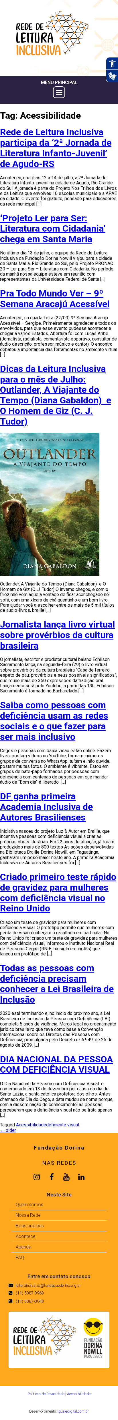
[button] (59, 92)
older (8, 1130)
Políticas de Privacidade (46, 1394)
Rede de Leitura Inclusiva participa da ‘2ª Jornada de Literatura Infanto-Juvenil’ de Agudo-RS (55, 148)
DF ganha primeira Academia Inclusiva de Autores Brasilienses (46, 807)
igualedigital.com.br (73, 1411)
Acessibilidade (31, 1125)
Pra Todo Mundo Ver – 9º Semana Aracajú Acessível (54, 298)
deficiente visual (62, 1125)
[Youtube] (66, 1177)
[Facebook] (51, 1177)
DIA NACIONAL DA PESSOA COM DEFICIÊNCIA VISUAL (56, 1064)
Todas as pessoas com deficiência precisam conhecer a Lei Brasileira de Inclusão (57, 984)
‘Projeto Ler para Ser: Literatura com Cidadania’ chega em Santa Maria (52, 229)
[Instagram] (36, 1177)
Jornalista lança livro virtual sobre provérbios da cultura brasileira (57, 635)
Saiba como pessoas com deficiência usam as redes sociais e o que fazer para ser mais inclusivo (54, 721)
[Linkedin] (81, 1177)
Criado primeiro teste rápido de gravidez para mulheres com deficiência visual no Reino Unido (58, 892)
